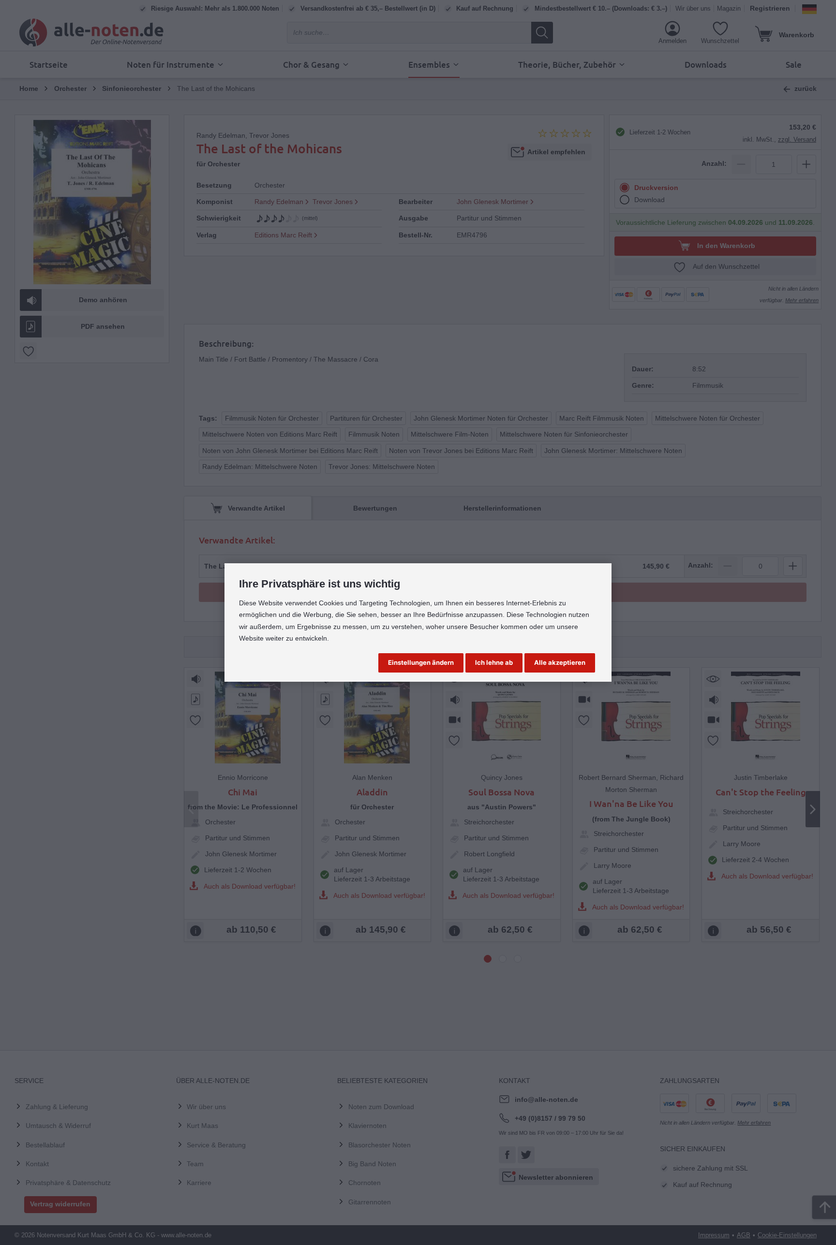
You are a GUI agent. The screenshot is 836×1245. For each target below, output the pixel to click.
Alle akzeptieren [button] (559, 662)
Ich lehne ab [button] (494, 662)
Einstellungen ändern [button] (421, 662)
